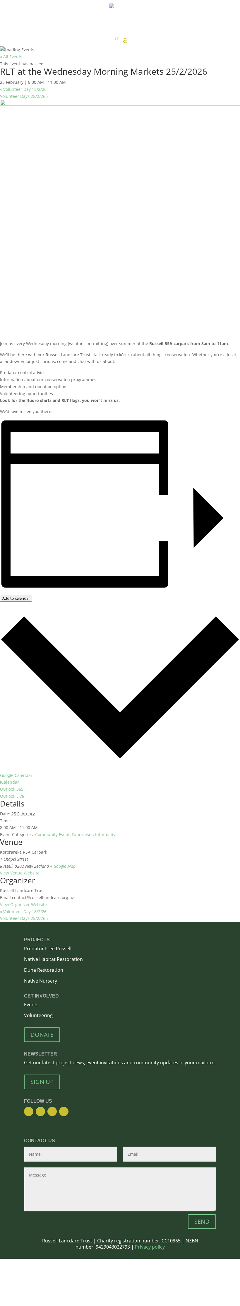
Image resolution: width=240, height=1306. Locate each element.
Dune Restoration (43, 970)
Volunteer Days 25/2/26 (24, 96)
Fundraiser (82, 834)
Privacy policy (150, 1247)
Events (31, 1004)
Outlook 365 (11, 789)
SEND (202, 1221)
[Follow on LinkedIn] (63, 1111)
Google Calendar (16, 775)
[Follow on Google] (52, 1111)
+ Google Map (63, 866)
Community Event (52, 834)
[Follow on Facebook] (28, 1111)
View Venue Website (20, 873)
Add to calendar (16, 598)
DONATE (42, 1035)
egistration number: (139, 1240)
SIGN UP (42, 1082)
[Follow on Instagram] (40, 1111)
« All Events (11, 56)
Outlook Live (12, 796)
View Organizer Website (23, 904)
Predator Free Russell (47, 948)
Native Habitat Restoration (53, 959)
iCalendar (9, 782)
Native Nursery (41, 981)
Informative (106, 834)
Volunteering (38, 1015)
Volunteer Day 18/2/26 (23, 89)
